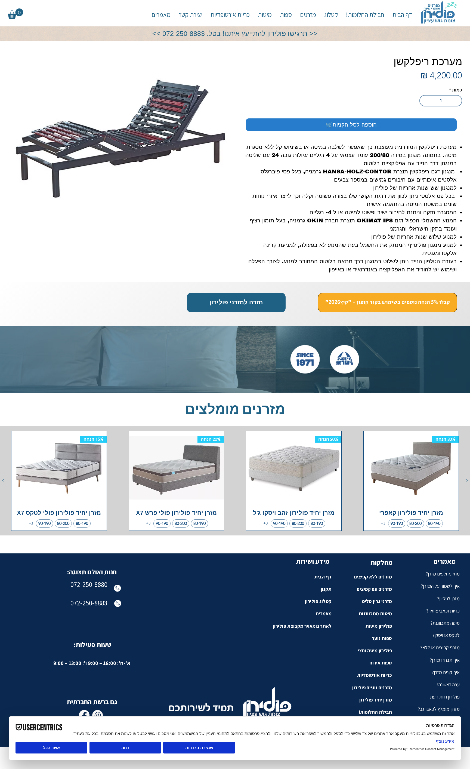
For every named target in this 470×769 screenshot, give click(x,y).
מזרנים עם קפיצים (374, 589)
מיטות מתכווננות (375, 613)
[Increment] (424, 101)
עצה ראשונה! (448, 684)
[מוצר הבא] (3, 480)
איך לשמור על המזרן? (440, 586)
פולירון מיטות (379, 626)
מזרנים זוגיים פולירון (372, 687)
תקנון (326, 589)
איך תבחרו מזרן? (445, 660)
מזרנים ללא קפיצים (373, 577)
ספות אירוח (380, 663)
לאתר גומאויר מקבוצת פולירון (302, 626)
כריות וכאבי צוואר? (443, 611)
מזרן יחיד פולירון (375, 700)
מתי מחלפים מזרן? (443, 574)
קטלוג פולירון (318, 601)
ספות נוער (382, 638)
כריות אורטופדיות (374, 675)
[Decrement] (457, 101)
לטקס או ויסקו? (446, 635)
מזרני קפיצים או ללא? (440, 647)
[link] (15, 13)
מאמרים (324, 613)
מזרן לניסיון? (448, 598)
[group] (235, 480)
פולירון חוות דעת (445, 697)
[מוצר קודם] (466, 480)
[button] (308, 15)
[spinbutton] (440, 101)
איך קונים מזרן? (446, 672)
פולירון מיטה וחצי (375, 650)
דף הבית (323, 577)
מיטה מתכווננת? (445, 623)
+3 (383, 523)
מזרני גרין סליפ (377, 601)
